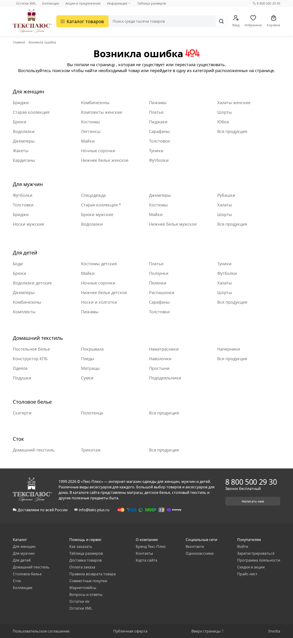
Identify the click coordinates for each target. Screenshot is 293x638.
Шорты (224, 112)
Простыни (159, 368)
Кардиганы (24, 160)
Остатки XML (26, 3)
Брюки (19, 121)
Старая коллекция (31, 112)
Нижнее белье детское (104, 292)
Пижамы (157, 102)
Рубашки (226, 195)
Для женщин (28, 91)
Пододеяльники (165, 378)
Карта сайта (146, 560)
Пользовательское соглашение (41, 631)
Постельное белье (31, 349)
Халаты (224, 205)
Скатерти (22, 413)
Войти (242, 546)
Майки (88, 141)
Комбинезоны (95, 102)
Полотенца (92, 413)
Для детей (25, 252)
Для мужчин (28, 184)
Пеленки (157, 283)
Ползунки (158, 273)
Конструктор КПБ (30, 358)
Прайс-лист (247, 573)
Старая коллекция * (101, 205)
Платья (156, 112)
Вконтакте (195, 546)
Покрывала (92, 349)
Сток (18, 438)
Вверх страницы (205, 631)
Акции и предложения (82, 3)
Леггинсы (90, 131)
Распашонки (161, 292)
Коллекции (50, 3)
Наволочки (160, 358)
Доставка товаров (85, 560)
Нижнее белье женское (104, 160)
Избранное (253, 25)
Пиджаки (158, 121)
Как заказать (80, 546)
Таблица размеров (151, 3)
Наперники (228, 349)
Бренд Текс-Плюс (151, 546)
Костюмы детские (99, 263)
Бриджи (21, 102)
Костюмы (90, 121)
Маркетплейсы (82, 587)
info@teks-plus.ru (94, 510)
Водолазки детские (32, 283)
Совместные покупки (88, 580)
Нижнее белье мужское (173, 224)
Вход (235, 25)
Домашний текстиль (38, 337)
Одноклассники (200, 553)
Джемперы (24, 141)
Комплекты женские (101, 112)
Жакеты (20, 150)
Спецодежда (93, 195)
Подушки (22, 378)
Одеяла (20, 368)
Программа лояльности (258, 560)
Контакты (144, 553)
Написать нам (253, 501)
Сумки (87, 378)
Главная (19, 42)
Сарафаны (159, 131)
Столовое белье (32, 401)
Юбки (223, 121)
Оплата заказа (82, 567)
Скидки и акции (251, 567)
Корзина (273, 25)
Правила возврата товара (92, 573)
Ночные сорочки (98, 150)
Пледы (87, 358)
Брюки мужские (97, 214)
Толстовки (159, 141)
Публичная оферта (130, 631)
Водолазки (24, 131)
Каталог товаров (85, 21)
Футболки (159, 160)
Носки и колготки (99, 302)
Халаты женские (233, 102)
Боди (18, 263)
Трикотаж (91, 450)
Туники (156, 150)
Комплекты (24, 311)
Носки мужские (28, 224)
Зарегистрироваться (255, 553)
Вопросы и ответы (85, 594)
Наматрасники (164, 349)
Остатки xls (79, 601)
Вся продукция (232, 131)
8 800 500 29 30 (268, 3)
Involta (274, 631)
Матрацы (90, 368)
